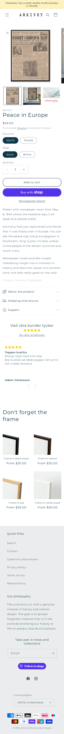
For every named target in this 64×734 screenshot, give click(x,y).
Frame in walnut (47, 458)
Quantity (8, 162)
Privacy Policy (16, 567)
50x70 (10, 140)
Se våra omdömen (32, 335)
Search (11, 543)
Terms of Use (16, 575)
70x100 (28, 140)
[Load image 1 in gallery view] (12, 96)
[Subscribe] (53, 653)
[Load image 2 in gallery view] (32, 96)
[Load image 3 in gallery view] (51, 96)
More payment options (32, 201)
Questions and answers (22, 559)
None (10, 154)
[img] (32, 330)
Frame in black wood (16, 458)
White (27, 154)
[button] (7, 15)
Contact (12, 551)
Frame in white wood (47, 502)
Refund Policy (16, 583)
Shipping (21, 128)
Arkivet (25, 728)
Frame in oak (16, 502)
